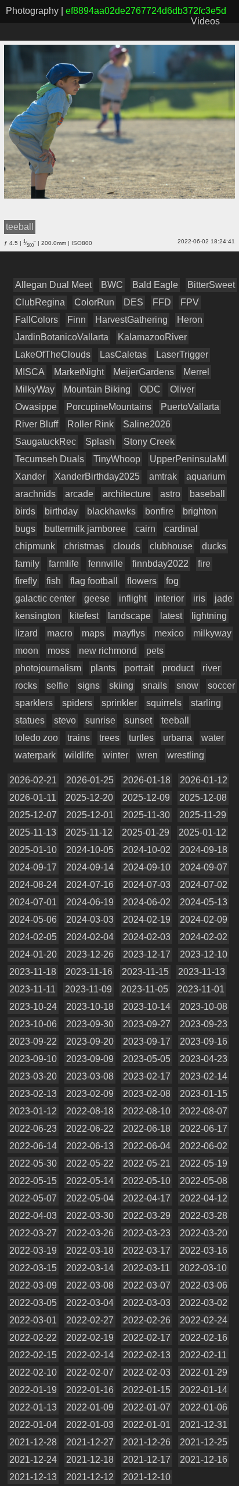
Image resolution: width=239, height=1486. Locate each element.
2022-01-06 (203, 1407)
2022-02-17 (147, 1338)
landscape (129, 616)
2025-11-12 (89, 832)
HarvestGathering (131, 320)
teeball (175, 720)
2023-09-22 (33, 1041)
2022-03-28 (203, 1216)
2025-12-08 (203, 798)
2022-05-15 (33, 1181)
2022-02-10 (33, 1372)
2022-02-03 (147, 1372)
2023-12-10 (203, 954)
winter (115, 755)
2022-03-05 (33, 1303)
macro (60, 633)
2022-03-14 (90, 1268)
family (27, 564)
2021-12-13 (33, 1477)
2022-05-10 (147, 1181)
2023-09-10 (33, 1059)
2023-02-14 (203, 1076)
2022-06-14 (33, 1146)
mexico (169, 633)
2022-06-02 (203, 1146)
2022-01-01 (147, 1425)
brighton (199, 511)
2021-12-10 (147, 1477)
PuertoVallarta (190, 407)
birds (25, 511)
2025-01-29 (145, 832)
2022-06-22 (90, 1129)
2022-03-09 (33, 1285)
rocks (26, 685)
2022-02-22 (33, 1338)
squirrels (164, 703)
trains (78, 738)
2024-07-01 (33, 902)
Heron (189, 320)
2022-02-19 (90, 1338)
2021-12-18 (90, 1460)
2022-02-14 (90, 1355)
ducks (214, 546)
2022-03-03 (147, 1303)
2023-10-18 (90, 1007)
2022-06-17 (203, 1129)
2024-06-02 (147, 902)
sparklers (34, 703)
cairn (145, 529)
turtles (141, 738)
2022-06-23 (33, 1129)
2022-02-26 (147, 1320)
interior (169, 598)
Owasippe (36, 407)
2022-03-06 (203, 1285)
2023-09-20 (90, 1041)
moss (59, 651)
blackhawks (111, 511)
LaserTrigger (182, 354)
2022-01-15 (147, 1390)
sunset (138, 720)
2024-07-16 (90, 885)
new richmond (108, 651)
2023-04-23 (203, 1059)
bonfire (159, 511)
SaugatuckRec (45, 442)
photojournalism (48, 668)
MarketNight (79, 372)
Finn (76, 320)
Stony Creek (149, 442)
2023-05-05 (147, 1059)
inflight (132, 598)
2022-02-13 (147, 1355)
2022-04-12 (203, 1198)
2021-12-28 (33, 1442)
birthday (61, 511)
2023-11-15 (145, 972)
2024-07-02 (203, 885)
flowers (142, 581)
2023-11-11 (32, 989)
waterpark (35, 755)
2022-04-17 (147, 1198)
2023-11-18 (32, 972)
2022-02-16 (203, 1338)
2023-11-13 (201, 972)
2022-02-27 (90, 1320)
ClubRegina (40, 302)
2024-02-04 (90, 937)
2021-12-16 (203, 1460)
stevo (65, 720)
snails (155, 685)
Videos (205, 21)
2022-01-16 (90, 1390)
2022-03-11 (146, 1268)
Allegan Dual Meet (53, 285)
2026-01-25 (90, 780)
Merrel (196, 372)
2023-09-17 (147, 1041)
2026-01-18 (147, 780)
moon (26, 651)
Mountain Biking (97, 389)
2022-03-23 (147, 1233)
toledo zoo (36, 738)
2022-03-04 (90, 1303)
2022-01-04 (33, 1425)
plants (102, 668)
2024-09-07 (203, 867)
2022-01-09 (90, 1407)
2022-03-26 (90, 1233)
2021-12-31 (203, 1425)
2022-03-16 (203, 1250)
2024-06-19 (90, 902)
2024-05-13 (203, 902)
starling (206, 703)
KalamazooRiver (152, 337)
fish (53, 581)
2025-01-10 (33, 850)
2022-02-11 (203, 1355)
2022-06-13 (90, 1146)
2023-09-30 (90, 1024)
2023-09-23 (203, 1024)
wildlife (79, 755)
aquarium (205, 476)
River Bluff (36, 424)
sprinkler (119, 703)
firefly (26, 581)
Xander (30, 476)
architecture (127, 494)
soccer (221, 685)
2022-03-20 (203, 1233)
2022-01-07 (147, 1407)
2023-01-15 (203, 1094)
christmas (84, 546)
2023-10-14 (147, 1007)
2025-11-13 (32, 832)
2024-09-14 (90, 867)
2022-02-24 (203, 1320)
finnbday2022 (160, 564)
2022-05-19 (203, 1163)
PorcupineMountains (108, 407)
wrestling (185, 755)
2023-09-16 (203, 1041)
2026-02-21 (33, 780)
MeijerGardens (143, 372)
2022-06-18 (147, 1129)
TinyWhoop (116, 459)
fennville (105, 564)
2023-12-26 (90, 954)
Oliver (182, 389)
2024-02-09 (203, 919)
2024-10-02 (147, 850)
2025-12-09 (146, 798)
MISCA (30, 372)
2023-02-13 (33, 1094)
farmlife (64, 564)
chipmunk (35, 546)
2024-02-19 (147, 919)
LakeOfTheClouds (52, 354)
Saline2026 (147, 424)
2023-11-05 (144, 989)
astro (170, 494)
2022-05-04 (90, 1198)
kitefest (84, 616)
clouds (126, 546)
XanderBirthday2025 (97, 476)
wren (147, 755)
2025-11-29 (202, 815)
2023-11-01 (201, 989)
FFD (162, 302)
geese (97, 598)
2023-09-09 (90, 1059)
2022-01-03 (90, 1425)
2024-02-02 (203, 937)
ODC (150, 389)
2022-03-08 (90, 1285)
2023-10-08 (203, 1007)
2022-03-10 (203, 1268)
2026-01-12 (203, 780)
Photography (32, 11)
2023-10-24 (33, 1007)
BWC (112, 285)
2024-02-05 (33, 937)
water (212, 738)
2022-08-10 (147, 1111)
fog (172, 581)
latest (171, 616)
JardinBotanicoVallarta (61, 337)
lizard (26, 633)
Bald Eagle (155, 285)
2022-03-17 (147, 1250)
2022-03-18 (90, 1250)
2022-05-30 (33, 1163)
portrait (139, 668)
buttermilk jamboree (85, 529)
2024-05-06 (33, 919)
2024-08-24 (33, 885)
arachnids (35, 494)
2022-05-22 (90, 1163)
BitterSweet (211, 285)
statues (30, 720)
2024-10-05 (90, 850)
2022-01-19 (33, 1390)
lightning (209, 616)
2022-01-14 (203, 1390)
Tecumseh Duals (49, 459)
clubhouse (171, 546)
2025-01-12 (202, 832)
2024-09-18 (203, 850)
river (211, 668)
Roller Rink (90, 424)
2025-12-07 (33, 815)
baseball (207, 494)
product (177, 668)
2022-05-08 (203, 1181)
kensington (37, 616)
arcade (79, 494)
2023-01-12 (33, 1111)
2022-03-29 (147, 1216)
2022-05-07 (33, 1198)
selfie (57, 685)
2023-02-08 (147, 1094)
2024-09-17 (33, 867)
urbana (177, 738)
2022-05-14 (90, 1181)
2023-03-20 (33, 1076)
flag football (94, 581)
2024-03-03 (90, 919)
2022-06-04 (147, 1146)
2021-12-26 (147, 1442)
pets (155, 651)
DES (133, 302)
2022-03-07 (147, 1285)
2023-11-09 (88, 989)
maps (93, 633)
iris (199, 598)
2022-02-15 (33, 1355)
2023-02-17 (147, 1076)
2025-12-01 (90, 815)
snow (187, 685)
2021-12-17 (147, 1460)
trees (109, 738)
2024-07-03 (147, 885)
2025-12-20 (89, 798)
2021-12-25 (203, 1442)
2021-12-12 (90, 1477)
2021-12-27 (90, 1442)
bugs (25, 529)
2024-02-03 (147, 937)
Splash (99, 442)
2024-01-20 (33, 954)
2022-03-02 (203, 1303)
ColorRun (94, 302)
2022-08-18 (90, 1111)
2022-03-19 (33, 1250)
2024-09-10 (147, 867)
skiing (121, 685)
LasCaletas (123, 354)
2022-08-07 (203, 1111)
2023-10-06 (33, 1024)
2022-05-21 (147, 1163)
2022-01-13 (33, 1407)
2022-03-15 (33, 1268)
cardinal (181, 529)
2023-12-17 (147, 954)
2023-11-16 (89, 972)
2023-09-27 (147, 1024)
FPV (189, 302)
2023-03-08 (90, 1076)
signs (89, 685)
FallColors (36, 320)
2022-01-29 (203, 1372)
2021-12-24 (33, 1460)
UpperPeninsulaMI (188, 459)
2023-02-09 (90, 1094)
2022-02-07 (90, 1372)
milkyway (212, 633)
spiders (77, 703)
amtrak (163, 476)
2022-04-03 (33, 1216)
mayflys (129, 633)
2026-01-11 (32, 798)
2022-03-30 (90, 1216)
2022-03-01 (33, 1320)
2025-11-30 (146, 815)
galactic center (45, 598)
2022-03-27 (33, 1233)
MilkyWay (35, 389)
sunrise (100, 720)
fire (204, 564)
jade (224, 598)
